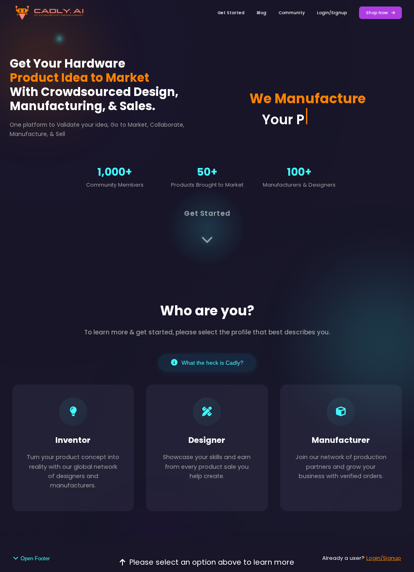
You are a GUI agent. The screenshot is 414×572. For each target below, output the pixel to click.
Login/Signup (332, 13)
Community (292, 13)
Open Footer (35, 558)
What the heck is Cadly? (212, 362)
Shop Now (377, 13)
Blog (261, 13)
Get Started (231, 13)
